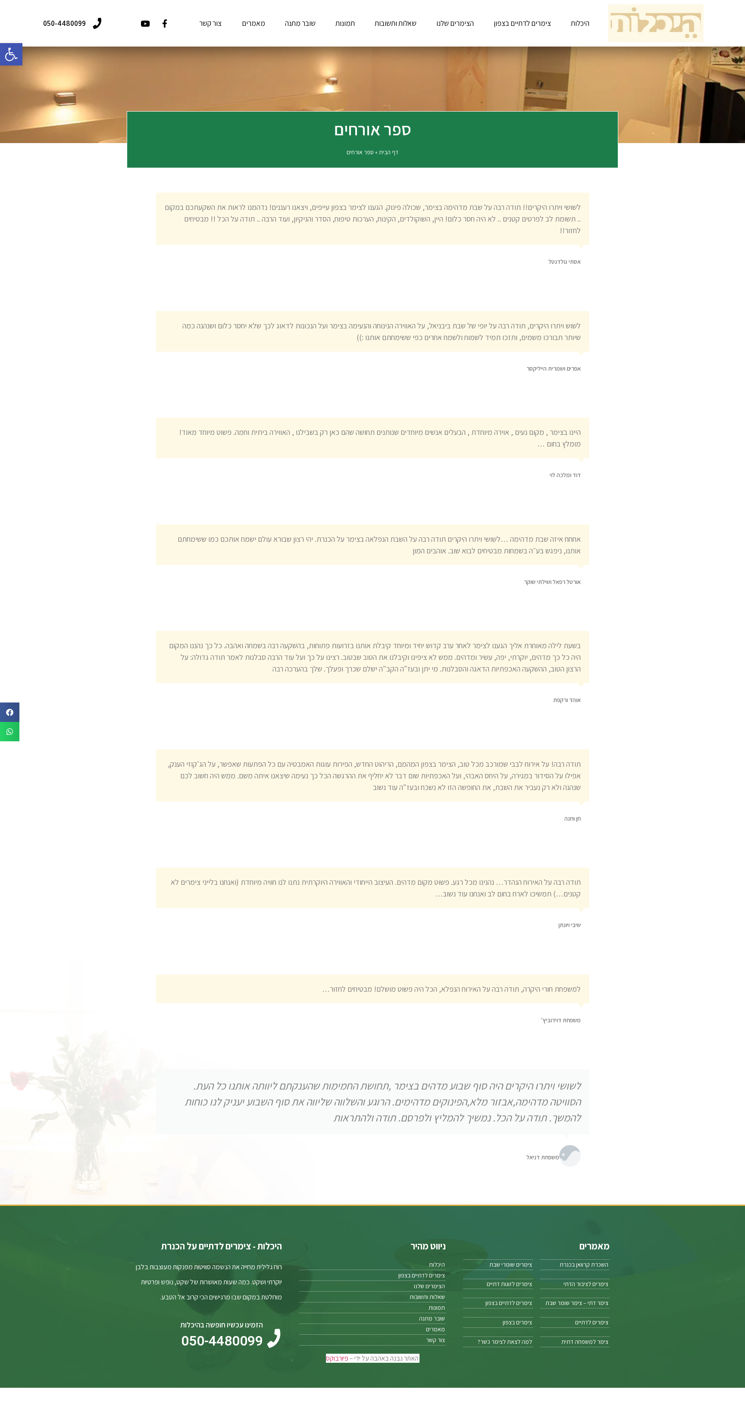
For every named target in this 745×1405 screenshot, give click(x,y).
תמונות (345, 23)
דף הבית (388, 152)
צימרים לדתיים (591, 1322)
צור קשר (210, 23)
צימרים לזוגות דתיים (509, 1284)
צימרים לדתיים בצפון (522, 23)
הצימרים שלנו (455, 23)
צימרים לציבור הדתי (585, 1284)
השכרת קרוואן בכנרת (584, 1264)
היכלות (580, 23)
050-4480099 (64, 23)
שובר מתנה (300, 23)
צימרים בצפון (517, 1322)
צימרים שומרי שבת (510, 1264)
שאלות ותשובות (395, 23)
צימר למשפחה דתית (584, 1342)
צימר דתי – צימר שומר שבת (576, 1303)
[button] (11, 54)
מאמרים (253, 23)
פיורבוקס (337, 1358)
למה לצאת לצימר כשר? (505, 1342)
